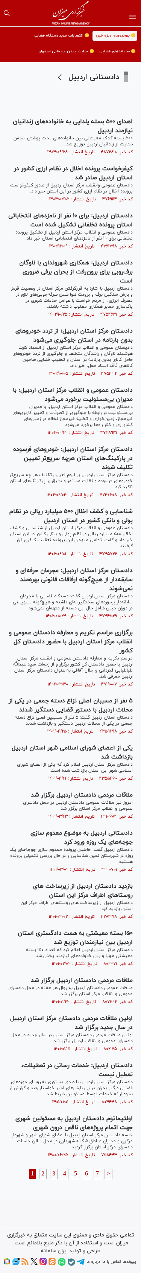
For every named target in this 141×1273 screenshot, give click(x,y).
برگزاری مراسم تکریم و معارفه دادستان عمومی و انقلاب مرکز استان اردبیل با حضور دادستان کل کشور (71, 642)
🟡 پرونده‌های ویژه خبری (114, 35)
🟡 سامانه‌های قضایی (117, 51)
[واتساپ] (62, 1265)
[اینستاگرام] (43, 1264)
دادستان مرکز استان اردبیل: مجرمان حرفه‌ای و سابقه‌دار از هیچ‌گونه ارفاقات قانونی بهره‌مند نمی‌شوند (74, 579)
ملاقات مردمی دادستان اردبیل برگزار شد (82, 795)
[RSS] (25, 1264)
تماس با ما (111, 1262)
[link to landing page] (70, 13)
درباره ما (93, 1262)
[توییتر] (34, 1264)
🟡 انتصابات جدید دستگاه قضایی (61, 35)
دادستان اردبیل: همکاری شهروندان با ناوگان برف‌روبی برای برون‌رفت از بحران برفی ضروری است (76, 272)
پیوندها (129, 1262)
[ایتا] (52, 1264)
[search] (7, 13)
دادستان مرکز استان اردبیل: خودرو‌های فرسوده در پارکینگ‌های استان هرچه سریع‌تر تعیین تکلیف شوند (73, 458)
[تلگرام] (81, 1264)
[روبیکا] (7, 1264)
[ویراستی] (16, 1264)
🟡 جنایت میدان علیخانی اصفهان (66, 51)
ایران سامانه (54, 1251)
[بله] (71, 1265)
